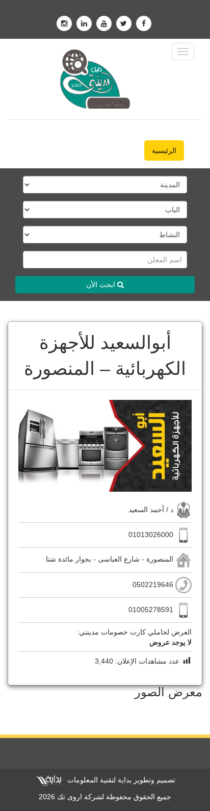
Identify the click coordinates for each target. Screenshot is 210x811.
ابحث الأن (101, 285)
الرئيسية (164, 150)
